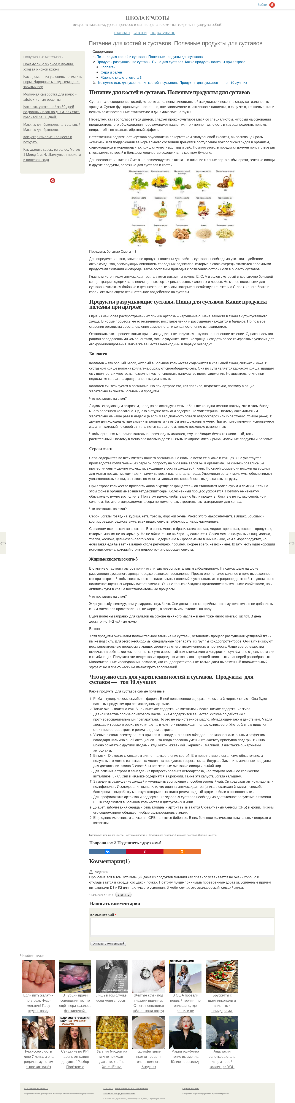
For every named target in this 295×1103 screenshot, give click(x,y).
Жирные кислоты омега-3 (121, 77)
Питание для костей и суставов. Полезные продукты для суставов (150, 56)
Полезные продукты (136, 835)
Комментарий (103, 914)
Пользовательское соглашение (131, 1088)
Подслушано (163, 32)
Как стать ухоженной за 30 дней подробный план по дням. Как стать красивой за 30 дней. (51, 112)
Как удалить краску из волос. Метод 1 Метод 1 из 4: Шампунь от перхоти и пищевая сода (52, 155)
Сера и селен (111, 72)
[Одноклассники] (182, 851)
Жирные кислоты (207, 835)
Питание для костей (112, 835)
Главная (122, 32)
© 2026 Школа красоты (36, 1088)
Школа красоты (147, 17)
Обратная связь (190, 1088)
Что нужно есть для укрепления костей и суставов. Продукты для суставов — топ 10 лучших (172, 82)
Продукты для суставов (161, 835)
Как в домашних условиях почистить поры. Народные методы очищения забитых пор (52, 82)
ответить (123, 894)
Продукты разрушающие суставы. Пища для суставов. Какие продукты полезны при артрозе (171, 61)
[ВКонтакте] (107, 851)
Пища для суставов (186, 835)
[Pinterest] (144, 851)
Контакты (108, 1088)
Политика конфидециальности (119, 1093)
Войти (262, 4)
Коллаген (108, 66)
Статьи (140, 32)
